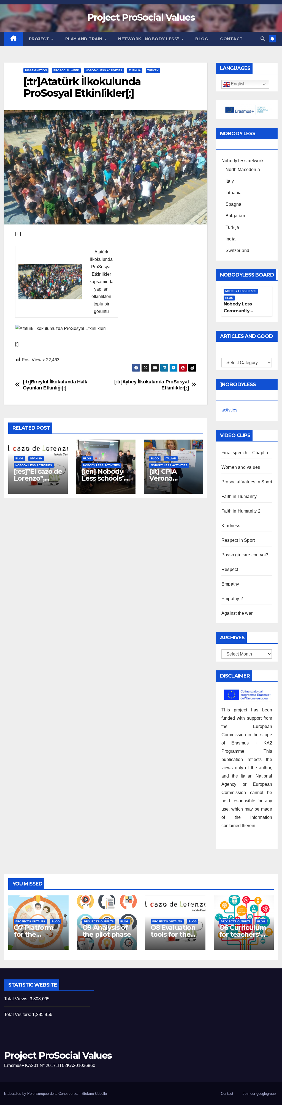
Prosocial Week (66, 70)
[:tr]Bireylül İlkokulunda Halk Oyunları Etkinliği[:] (55, 385)
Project (40, 38)
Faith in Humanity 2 (241, 511)
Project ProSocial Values (141, 17)
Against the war (237, 613)
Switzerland (237, 250)
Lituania (234, 192)
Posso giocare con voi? (244, 554)
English (238, 84)
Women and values (240, 467)
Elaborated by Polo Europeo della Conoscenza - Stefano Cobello (55, 1094)
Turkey (153, 70)
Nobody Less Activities (104, 70)
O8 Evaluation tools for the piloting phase (174, 934)
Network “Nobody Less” (149, 38)
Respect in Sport (238, 540)
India (230, 239)
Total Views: (17, 998)
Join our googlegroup (259, 1094)
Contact (231, 38)
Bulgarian (235, 215)
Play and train (84, 38)
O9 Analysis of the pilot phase (106, 930)
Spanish (36, 458)
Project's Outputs (30, 921)
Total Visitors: (18, 1014)
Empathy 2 (232, 598)
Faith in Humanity (239, 496)
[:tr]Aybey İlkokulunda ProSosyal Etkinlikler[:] (151, 385)
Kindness (230, 525)
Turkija (135, 70)
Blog (201, 38)
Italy (230, 181)
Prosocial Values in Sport (246, 482)
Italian (171, 458)
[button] (263, 38)
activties (229, 410)
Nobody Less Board (240, 290)
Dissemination (36, 70)
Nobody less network (242, 160)
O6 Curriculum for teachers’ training (242, 934)
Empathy (230, 584)
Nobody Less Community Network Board (240, 310)
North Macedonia (243, 169)
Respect (229, 569)
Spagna (233, 204)
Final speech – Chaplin (244, 452)
